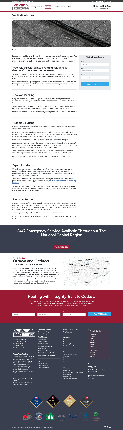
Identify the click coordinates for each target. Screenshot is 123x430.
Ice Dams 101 (92, 366)
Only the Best (67, 374)
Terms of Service (40, 427)
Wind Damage (42, 339)
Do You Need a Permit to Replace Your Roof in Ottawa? (98, 370)
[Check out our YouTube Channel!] (110, 427)
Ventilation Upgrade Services (46, 352)
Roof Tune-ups (42, 348)
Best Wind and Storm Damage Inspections (96, 376)
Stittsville (92, 352)
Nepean (92, 345)
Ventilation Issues (43, 343)
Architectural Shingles (44, 332)
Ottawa (92, 348)
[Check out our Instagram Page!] (105, 427)
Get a (97, 1)
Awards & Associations (69, 346)
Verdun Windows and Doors (20, 384)
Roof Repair (48, 7)
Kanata (92, 341)
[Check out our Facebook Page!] (107, 427)
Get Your (95, 84)
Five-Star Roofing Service (70, 378)
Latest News (93, 364)
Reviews (65, 342)
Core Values (66, 370)
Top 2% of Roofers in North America (73, 372)
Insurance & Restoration (70, 354)
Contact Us (67, 332)
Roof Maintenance (59, 7)
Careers (65, 362)
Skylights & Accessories (46, 356)
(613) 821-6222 (62, 247)
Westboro (92, 357)
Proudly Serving (95, 331)
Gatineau (92, 337)
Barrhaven (93, 335)
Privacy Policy (49, 427)
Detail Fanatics (67, 376)
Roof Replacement (36, 7)
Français (108, 1)
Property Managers (43, 368)
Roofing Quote (70, 330)
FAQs (64, 358)
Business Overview (43, 364)
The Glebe (92, 355)
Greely (91, 339)
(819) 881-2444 (19, 345)
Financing (66, 356)
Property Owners (43, 366)
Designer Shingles (43, 334)
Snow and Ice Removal (44, 350)
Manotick (92, 343)
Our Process (66, 340)
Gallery (65, 360)
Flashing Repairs (42, 341)
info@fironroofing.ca (21, 348)
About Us (70, 7)
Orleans (92, 346)
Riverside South (94, 350)
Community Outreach (69, 344)
